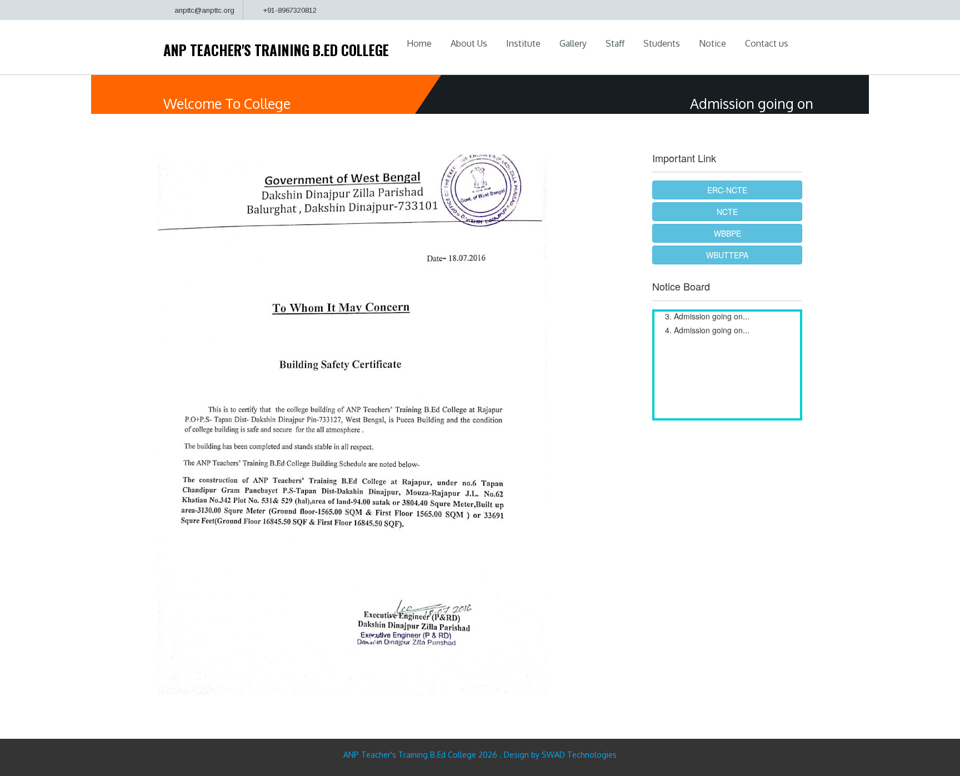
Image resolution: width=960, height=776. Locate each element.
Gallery (573, 43)
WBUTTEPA (727, 255)
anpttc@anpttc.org (204, 10)
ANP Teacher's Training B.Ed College (276, 49)
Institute (523, 43)
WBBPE (727, 233)
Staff (615, 43)
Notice (712, 43)
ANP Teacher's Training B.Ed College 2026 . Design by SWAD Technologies (480, 754)
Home (419, 43)
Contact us (766, 43)
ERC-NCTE (727, 190)
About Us (469, 43)
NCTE (727, 211)
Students (661, 43)
